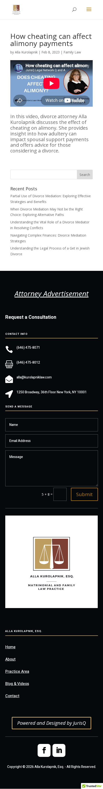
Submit (84, 494)
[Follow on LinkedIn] (58, 750)
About (10, 659)
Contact (12, 696)
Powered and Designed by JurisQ (51, 723)
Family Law (72, 52)
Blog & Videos (17, 684)
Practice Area (17, 671)
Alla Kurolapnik (26, 52)
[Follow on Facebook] (44, 750)
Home (10, 647)
